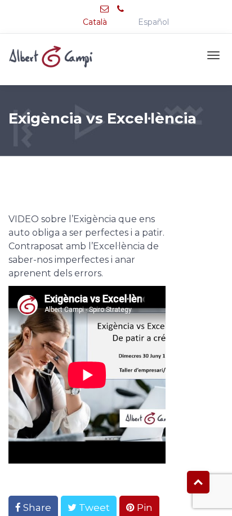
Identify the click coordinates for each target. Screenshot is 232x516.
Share (36, 507)
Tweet (93, 507)
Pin (144, 507)
